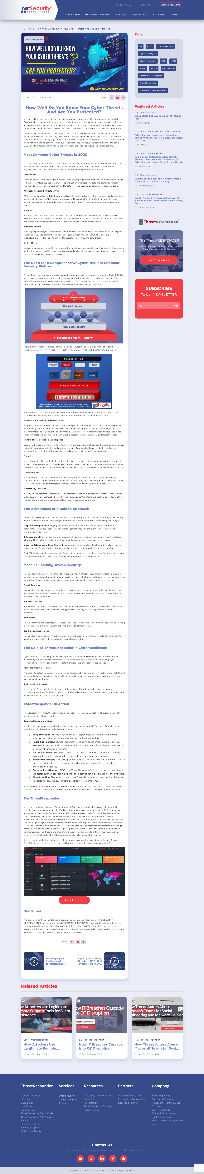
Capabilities (27, 1103)
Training (63, 1103)
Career (155, 1124)
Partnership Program (129, 1096)
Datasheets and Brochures (98, 1096)
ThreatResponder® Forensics (37, 1117)
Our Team (157, 1106)
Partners (158, 15)
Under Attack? (124, 5)
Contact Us (145, 5)
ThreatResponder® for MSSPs (37, 1113)
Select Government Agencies (167, 1121)
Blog (31, 29)
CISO (149, 46)
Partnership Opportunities (132, 1099)
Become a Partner (128, 1103)
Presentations (91, 1103)
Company (176, 15)
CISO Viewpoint (165, 46)
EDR (163, 61)
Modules (25, 1099)
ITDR (173, 61)
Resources (139, 15)
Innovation (73, 15)
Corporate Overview (163, 1099)
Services (120, 15)
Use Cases (26, 1106)
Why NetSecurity (161, 1110)
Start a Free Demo (170, 5)
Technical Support (30, 1128)
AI (141, 46)
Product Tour (28, 1110)
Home (24, 29)
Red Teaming (168, 68)
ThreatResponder (34, 40)
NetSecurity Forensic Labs (166, 1103)
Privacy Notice (92, 1110)
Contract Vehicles (161, 1117)
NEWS (154, 68)
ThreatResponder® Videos (98, 1106)
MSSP (142, 68)
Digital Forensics (148, 61)
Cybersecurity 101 (148, 54)
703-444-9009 (137, 1150)
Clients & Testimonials (163, 1113)
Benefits (25, 1121)
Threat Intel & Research (151, 76)
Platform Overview (31, 1096)
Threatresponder (97, 15)
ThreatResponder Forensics (153, 90)
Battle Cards (90, 1099)
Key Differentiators (31, 1124)
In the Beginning (161, 1096)
